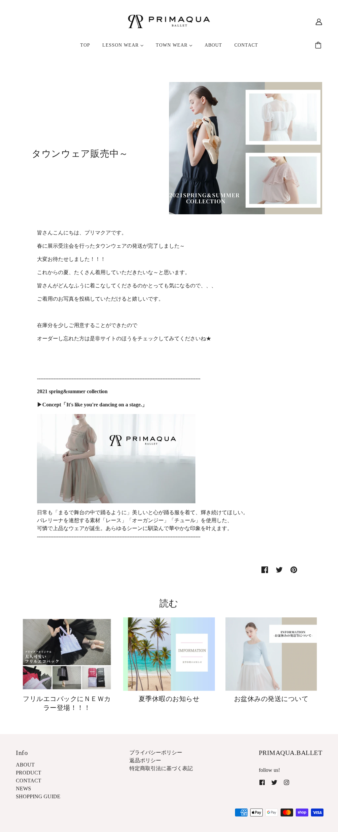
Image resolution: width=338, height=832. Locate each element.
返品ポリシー (145, 760)
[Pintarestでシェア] (294, 569)
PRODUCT (28, 772)
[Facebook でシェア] (264, 569)
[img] (262, 782)
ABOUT (25, 765)
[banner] (169, 21)
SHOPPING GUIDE (38, 796)
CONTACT (28, 780)
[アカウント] (319, 21)
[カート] (319, 45)
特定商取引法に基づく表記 (161, 768)
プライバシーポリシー (155, 752)
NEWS (23, 788)
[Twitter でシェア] (279, 569)
